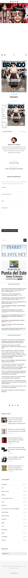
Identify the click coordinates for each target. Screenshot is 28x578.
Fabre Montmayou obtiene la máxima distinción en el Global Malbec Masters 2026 (13, 298)
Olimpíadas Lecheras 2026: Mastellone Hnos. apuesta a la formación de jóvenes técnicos (13, 382)
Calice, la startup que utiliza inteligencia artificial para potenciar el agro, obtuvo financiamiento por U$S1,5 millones (13, 341)
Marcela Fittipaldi (7, 131)
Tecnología (4, 536)
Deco (2, 501)
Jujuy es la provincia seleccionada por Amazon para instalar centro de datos (13, 346)
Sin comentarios (23, 131)
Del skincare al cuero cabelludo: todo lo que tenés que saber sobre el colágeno (13, 368)
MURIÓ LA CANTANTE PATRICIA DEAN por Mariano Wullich (13, 361)
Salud (2, 533)
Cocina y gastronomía (6, 498)
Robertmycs (5, 386)
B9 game (4, 390)
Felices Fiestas (5, 515)
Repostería (4, 529)
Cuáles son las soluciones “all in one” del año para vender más (13, 386)
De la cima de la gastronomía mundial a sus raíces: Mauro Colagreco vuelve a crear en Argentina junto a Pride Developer (14, 290)
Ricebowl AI (5, 339)
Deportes (3, 505)
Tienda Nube (5, 376)
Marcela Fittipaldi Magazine (14, 10)
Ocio (2, 526)
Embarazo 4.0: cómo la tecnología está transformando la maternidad (11, 294)
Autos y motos (5, 491)
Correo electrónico (6, 194)
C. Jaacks (17, 568)
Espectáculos (4, 512)
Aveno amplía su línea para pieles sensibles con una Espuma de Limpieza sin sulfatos (13, 329)
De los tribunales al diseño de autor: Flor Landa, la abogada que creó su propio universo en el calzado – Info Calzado (13, 353)
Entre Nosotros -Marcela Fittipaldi (10, 508)
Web (2, 201)
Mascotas (3, 519)
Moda (2, 522)
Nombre (4, 187)
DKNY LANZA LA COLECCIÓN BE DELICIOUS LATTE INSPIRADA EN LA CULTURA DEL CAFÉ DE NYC (13, 315)
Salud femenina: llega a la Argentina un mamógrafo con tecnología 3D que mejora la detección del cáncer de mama (13, 372)
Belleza (3, 495)
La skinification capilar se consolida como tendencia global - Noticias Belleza (12, 366)
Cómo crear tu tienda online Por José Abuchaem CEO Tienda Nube (13, 377)
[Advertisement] (14, 38)
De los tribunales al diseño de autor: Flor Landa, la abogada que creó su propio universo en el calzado (14, 356)
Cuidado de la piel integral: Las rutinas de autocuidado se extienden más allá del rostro (12, 310)
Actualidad (14, 94)
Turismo (3, 540)
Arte (2, 488)
